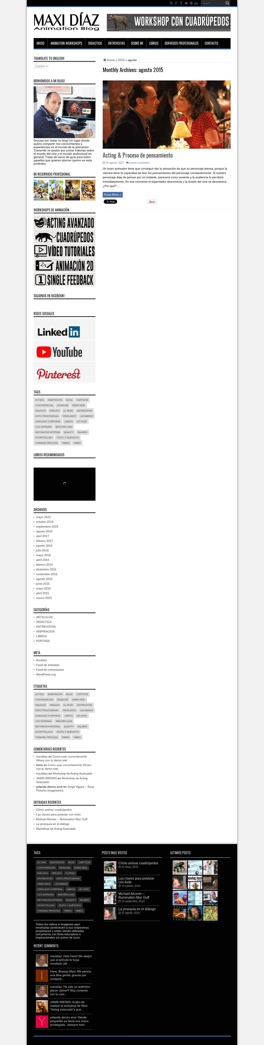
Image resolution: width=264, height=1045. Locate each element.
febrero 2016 (44, 564)
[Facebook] (181, 3)
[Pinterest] (191, 3)
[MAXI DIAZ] (67, 30)
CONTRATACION (44, 405)
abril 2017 (42, 536)
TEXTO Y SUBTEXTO (68, 437)
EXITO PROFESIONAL (47, 416)
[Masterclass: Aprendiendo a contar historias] (210, 898)
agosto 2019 (44, 531)
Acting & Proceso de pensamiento (138, 155)
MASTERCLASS (64, 427)
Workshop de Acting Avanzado (72, 773)
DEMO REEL (78, 405)
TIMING (66, 443)
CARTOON (82, 400)
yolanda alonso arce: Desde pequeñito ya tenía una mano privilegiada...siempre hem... (69, 1021)
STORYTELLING (44, 437)
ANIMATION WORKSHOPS (66, 43)
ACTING (39, 400)
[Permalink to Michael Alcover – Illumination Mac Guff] (110, 903)
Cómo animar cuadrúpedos (54, 809)
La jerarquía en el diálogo (53, 824)
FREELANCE (69, 416)
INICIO (40, 43)
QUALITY (69, 432)
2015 (121, 60)
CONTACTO (211, 43)
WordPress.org (46, 674)
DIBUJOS (55, 410)
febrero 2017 (44, 540)
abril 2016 (42, 559)
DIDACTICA (95, 43)
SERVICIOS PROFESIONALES (181, 43)
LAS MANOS (86, 416)
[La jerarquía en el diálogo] (180, 883)
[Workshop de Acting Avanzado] (195, 883)
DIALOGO (40, 410)
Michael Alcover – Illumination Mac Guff (61, 819)
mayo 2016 (43, 555)
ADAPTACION (55, 400)
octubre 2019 (44, 521)
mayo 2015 (43, 588)
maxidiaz (42, 756)
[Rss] (171, 3)
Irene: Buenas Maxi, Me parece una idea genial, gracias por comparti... (70, 975)
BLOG (69, 400)
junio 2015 (43, 583)
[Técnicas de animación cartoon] (180, 913)
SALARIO (82, 432)
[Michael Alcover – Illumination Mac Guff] (210, 867)
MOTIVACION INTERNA (47, 432)
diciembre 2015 (46, 569)
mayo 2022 (43, 517)
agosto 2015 (44, 579)
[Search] (227, 3)
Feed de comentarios (50, 669)
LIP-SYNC (82, 421)
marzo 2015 (44, 598)
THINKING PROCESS (46, 443)
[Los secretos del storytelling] (180, 898)
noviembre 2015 (46, 574)
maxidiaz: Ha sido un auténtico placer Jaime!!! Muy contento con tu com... (70, 990)
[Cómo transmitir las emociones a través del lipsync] (195, 898)
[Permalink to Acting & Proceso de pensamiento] (167, 147)
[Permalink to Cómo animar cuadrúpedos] (110, 872)
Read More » (112, 194)
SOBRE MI (137, 43)
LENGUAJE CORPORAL (48, 421)
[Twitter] (186, 3)
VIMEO (77, 443)
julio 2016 (42, 550)
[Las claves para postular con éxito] (195, 867)
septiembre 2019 (47, 526)
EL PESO (68, 410)
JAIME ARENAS (46, 778)
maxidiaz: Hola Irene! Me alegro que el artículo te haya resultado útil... (71, 959)
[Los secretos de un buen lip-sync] (195, 913)
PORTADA (43, 641)
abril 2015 (42, 593)
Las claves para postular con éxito (58, 814)
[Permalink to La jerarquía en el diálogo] (110, 918)
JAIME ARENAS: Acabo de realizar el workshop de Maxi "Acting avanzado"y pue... (68, 1005)
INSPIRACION (45, 631)
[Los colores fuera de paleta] (210, 913)
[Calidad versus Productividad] (210, 883)
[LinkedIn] (196, 3)
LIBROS (153, 43)
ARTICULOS (44, 617)
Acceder (41, 660)
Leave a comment (139, 162)
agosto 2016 (44, 545)
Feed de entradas (47, 665)
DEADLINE (62, 405)
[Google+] (176, 3)
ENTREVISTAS (116, 43)
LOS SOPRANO (43, 427)
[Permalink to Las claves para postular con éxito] (110, 887)
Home (111, 60)
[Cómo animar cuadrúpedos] (180, 867)
